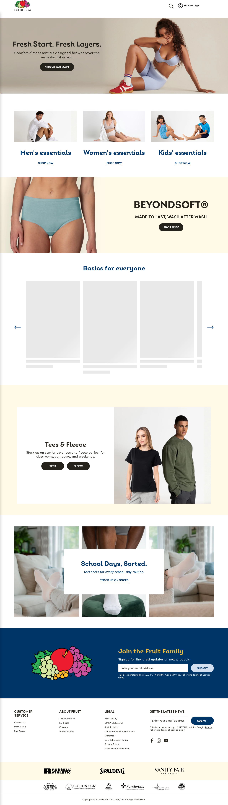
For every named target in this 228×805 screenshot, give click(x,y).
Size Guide (19, 731)
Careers (63, 727)
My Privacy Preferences (117, 748)
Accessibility (111, 718)
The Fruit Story (67, 718)
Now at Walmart (57, 67)
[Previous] (17, 327)
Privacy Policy (180, 674)
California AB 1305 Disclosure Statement (120, 733)
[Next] (210, 327)
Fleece (78, 466)
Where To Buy (66, 731)
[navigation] (189, 5)
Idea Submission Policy (116, 740)
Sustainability (112, 727)
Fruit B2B (64, 723)
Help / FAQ (20, 726)
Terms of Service (201, 674)
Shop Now (45, 163)
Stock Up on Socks (114, 580)
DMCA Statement (114, 723)
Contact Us (19, 722)
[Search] (171, 6)
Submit (202, 668)
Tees (53, 466)
